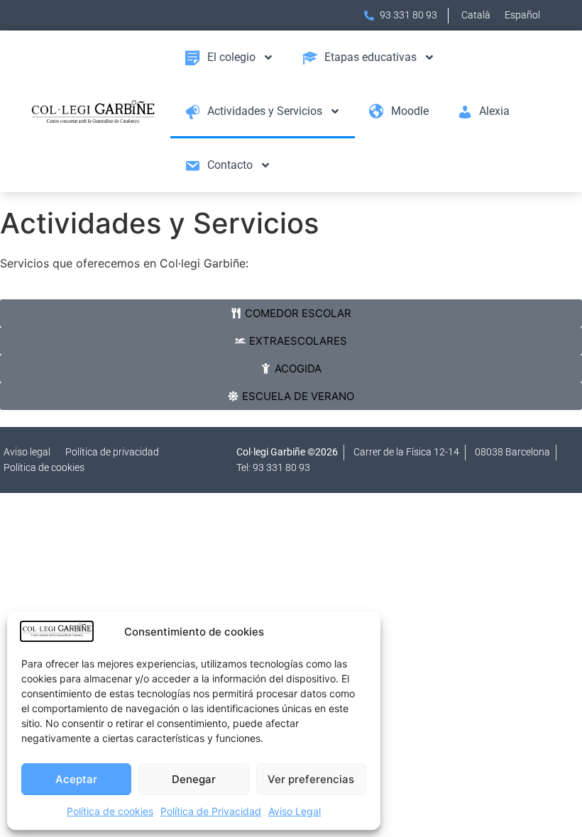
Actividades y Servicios (264, 111)
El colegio (231, 57)
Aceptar (76, 779)
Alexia (494, 111)
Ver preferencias (311, 779)
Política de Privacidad (210, 811)
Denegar (194, 779)
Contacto (230, 165)
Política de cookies (110, 811)
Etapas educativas (370, 57)
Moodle (410, 111)
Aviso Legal (294, 811)
